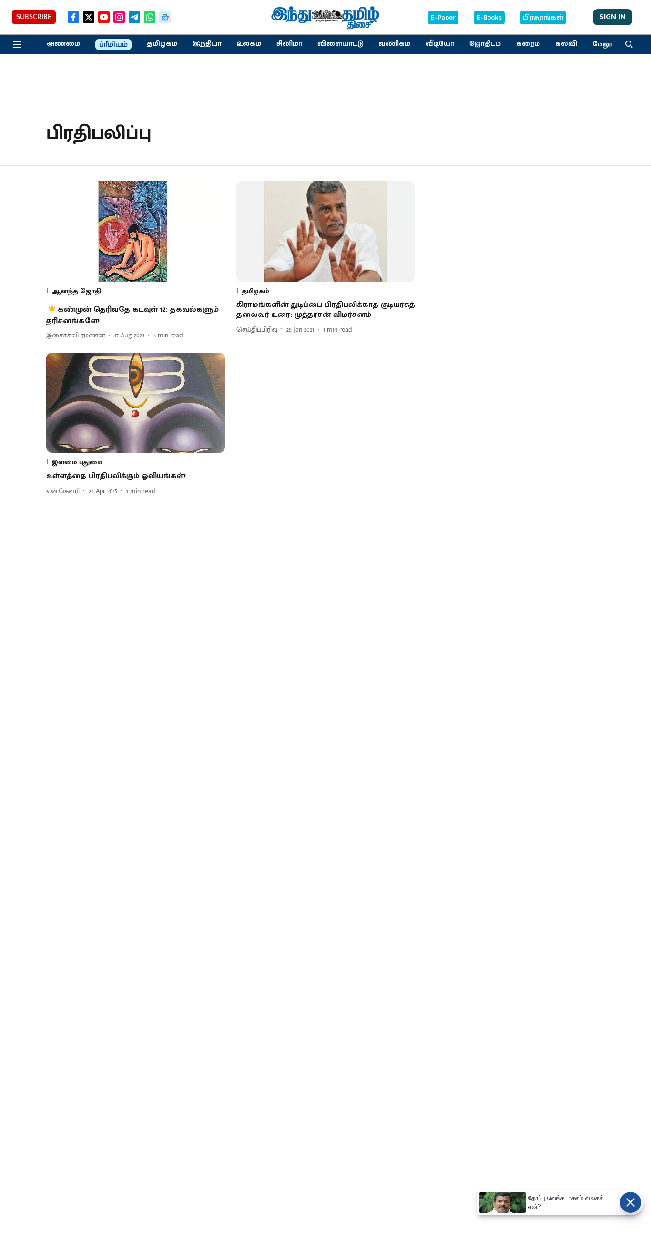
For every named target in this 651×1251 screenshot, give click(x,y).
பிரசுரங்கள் (543, 17)
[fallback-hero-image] (135, 231)
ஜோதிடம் (485, 44)
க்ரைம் (528, 44)
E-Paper (443, 17)
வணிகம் (394, 44)
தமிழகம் (162, 44)
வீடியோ (440, 44)
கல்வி (566, 44)
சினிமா (289, 44)
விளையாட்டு (340, 44)
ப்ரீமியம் (113, 45)
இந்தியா (207, 44)
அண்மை (63, 44)
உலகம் (249, 44)
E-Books (489, 17)
